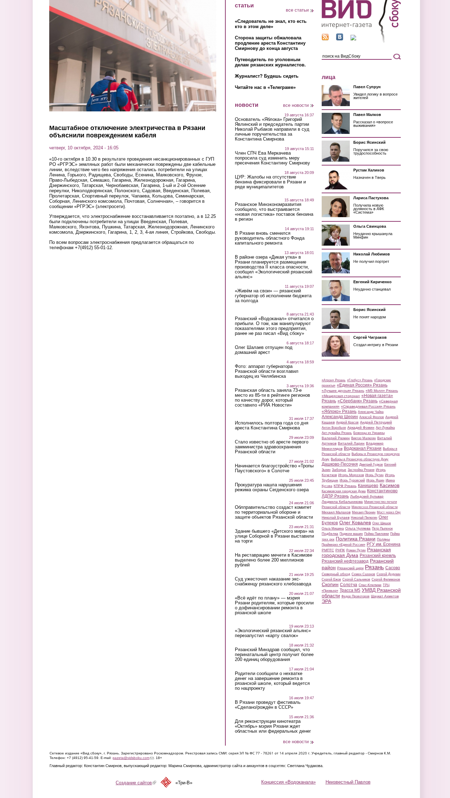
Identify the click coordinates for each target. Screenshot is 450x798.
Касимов (389, 485)
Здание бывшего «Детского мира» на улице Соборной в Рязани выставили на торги (274, 536)
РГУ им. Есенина (383, 544)
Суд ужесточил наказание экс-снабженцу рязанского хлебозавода (273, 581)
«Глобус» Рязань (360, 380)
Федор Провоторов (355, 596)
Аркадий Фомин (360, 427)
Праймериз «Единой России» (343, 544)
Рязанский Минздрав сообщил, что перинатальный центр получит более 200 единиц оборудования (274, 654)
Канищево (368, 485)
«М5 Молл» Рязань (382, 390)
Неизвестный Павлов (348, 782)
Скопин (330, 584)
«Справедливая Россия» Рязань (368, 406)
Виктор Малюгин (363, 438)
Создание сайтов (136, 782)
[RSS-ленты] (325, 38)
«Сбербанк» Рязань (358, 400)
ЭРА (326, 601)
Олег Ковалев (355, 522)
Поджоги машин (351, 534)
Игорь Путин (374, 475)
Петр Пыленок (382, 528)
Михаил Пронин (363, 512)
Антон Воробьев (334, 427)
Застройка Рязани (361, 470)
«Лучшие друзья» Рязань (343, 390)
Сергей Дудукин (388, 574)
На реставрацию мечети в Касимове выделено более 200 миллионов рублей (273, 560)
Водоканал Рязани (362, 448)
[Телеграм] (353, 38)
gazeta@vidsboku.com (133, 758)
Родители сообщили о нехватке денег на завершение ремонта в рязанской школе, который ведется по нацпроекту (272, 681)
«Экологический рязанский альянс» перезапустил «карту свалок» (273, 633)
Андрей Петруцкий (376, 422)
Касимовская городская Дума (344, 491)
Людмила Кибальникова (342, 502)
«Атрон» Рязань (334, 380)
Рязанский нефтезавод (345, 561)
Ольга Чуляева (358, 528)
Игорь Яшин (375, 480)
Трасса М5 (350, 590)
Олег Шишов (381, 523)
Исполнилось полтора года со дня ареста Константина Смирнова (271, 425)
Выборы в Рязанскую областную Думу (359, 459)
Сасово (392, 567)
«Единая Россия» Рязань (362, 385)
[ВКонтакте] (339, 38)
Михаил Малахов (336, 512)
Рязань (374, 567)
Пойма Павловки (376, 534)
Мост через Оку (389, 512)
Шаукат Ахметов (385, 596)
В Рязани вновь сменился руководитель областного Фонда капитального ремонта (269, 238)
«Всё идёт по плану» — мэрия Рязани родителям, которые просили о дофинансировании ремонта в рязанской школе (274, 605)
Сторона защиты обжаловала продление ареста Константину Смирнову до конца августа (270, 43)
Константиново (382, 490)
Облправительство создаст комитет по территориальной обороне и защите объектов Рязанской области (274, 512)
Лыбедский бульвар (367, 496)
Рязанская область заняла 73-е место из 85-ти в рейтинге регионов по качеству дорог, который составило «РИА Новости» (272, 398)
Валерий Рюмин (336, 438)
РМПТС (328, 550)
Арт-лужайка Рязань (337, 433)
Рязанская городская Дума (356, 552)
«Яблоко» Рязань (339, 411)
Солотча (348, 584)
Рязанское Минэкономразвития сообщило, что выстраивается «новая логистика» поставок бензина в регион (274, 212)
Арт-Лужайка (385, 427)
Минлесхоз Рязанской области (375, 507)
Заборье (339, 470)
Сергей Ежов (331, 579)
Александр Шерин (340, 416)
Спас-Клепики (370, 585)
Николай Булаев (335, 517)
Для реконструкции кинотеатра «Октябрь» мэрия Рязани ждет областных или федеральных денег (273, 726)
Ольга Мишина (333, 528)
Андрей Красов (347, 422)
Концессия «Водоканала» (288, 782)
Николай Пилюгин (364, 517)
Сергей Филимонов (386, 579)
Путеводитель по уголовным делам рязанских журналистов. (270, 62)
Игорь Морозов (351, 475)
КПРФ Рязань (345, 486)
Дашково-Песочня (340, 464)
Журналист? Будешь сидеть (266, 76)
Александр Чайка (371, 412)
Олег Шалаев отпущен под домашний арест (263, 350)
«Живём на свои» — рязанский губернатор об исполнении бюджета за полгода (273, 295)
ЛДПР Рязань (335, 496)
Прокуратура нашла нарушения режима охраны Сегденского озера (272, 487)
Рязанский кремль (378, 555)
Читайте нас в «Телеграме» (265, 87)
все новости (296, 105)
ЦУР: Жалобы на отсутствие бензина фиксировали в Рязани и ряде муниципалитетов (270, 182)
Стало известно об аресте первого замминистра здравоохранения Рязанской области (271, 447)
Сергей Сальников (356, 579)
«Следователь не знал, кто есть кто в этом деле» (271, 24)
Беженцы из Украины (369, 433)
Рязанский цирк (350, 568)
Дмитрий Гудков (371, 464)
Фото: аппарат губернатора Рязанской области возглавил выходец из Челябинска (266, 371)
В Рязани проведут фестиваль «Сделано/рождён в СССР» (268, 705)
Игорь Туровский (352, 480)
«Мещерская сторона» (341, 396)
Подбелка (330, 534)
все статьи (297, 10)
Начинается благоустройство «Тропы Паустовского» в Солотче (274, 468)
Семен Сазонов (363, 574)
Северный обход (336, 574)
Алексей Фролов (371, 417)
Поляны (383, 539)
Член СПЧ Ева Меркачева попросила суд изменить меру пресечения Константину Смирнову (272, 158)
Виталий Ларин (351, 443)
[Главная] (361, 41)
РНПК (340, 550)
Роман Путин (356, 550)
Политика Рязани (355, 538)
